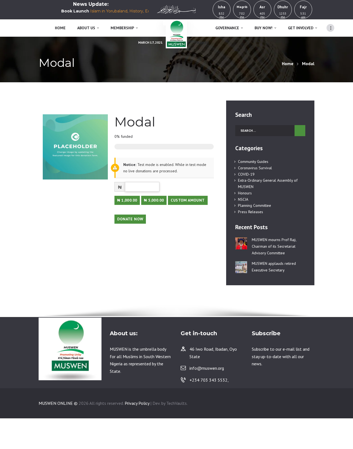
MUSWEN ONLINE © (58, 403)
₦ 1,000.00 (127, 200)
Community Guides (253, 161)
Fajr (303, 6)
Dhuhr (282, 6)
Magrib (242, 7)
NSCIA (243, 199)
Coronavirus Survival (255, 167)
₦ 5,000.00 (154, 200)
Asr (262, 6)
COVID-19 (246, 174)
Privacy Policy (137, 403)
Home (287, 63)
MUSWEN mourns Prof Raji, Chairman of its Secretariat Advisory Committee (274, 246)
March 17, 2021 (150, 42)
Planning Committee (254, 205)
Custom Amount (188, 200)
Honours (245, 193)
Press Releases (250, 211)
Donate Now (130, 218)
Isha (221, 6)
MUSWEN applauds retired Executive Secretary (274, 267)
